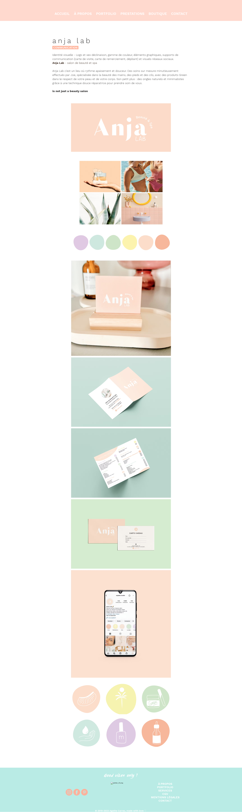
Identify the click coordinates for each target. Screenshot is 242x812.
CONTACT (165, 800)
